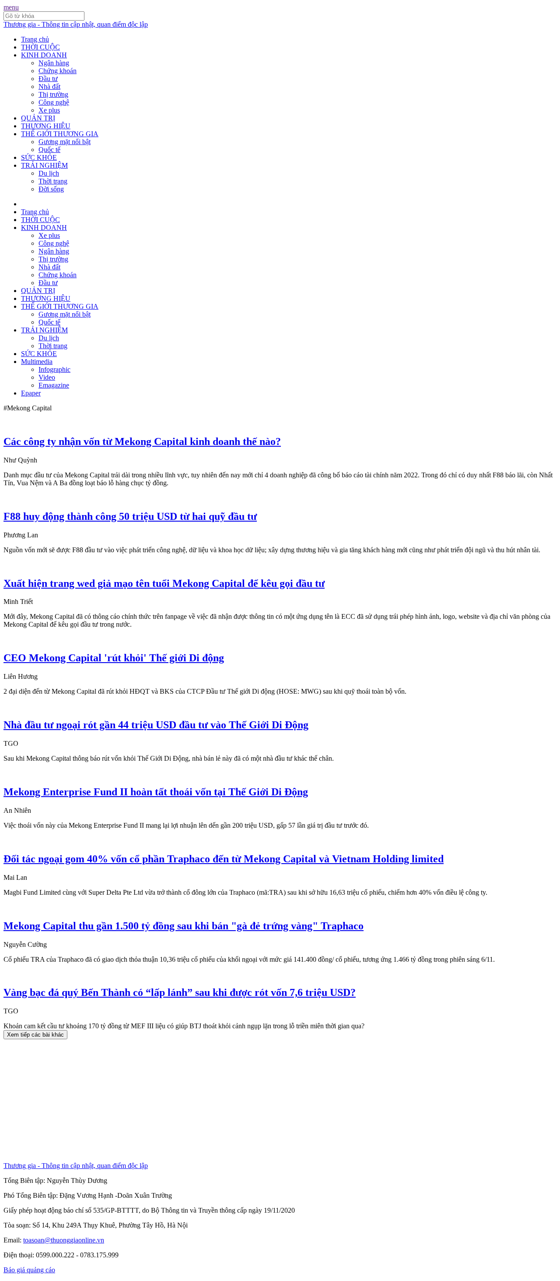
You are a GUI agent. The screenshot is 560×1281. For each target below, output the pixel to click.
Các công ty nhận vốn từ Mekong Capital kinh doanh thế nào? (142, 441)
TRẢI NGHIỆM (44, 165)
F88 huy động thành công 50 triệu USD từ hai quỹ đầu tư (130, 516)
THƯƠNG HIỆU (45, 126)
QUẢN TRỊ (38, 118)
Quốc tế (49, 149)
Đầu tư (48, 78)
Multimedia (36, 361)
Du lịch (48, 173)
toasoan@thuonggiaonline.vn (63, 1240)
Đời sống (51, 189)
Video (46, 377)
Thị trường (53, 94)
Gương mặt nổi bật (64, 141)
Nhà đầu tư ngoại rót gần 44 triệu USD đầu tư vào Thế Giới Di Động (156, 724)
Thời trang (52, 181)
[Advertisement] (266, 1100)
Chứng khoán (57, 70)
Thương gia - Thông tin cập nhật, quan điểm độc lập (76, 24)
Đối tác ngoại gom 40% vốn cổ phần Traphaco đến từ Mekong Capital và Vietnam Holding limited (224, 859)
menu (11, 7)
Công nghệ (53, 102)
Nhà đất (49, 86)
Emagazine (53, 385)
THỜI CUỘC (40, 47)
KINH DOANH (44, 55)
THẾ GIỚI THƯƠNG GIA (59, 134)
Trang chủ (35, 39)
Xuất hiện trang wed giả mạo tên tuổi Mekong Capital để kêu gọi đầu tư (164, 583)
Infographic (54, 369)
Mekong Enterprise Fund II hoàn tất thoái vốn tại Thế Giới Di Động (156, 792)
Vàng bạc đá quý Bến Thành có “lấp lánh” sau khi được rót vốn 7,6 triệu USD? (180, 992)
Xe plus (49, 110)
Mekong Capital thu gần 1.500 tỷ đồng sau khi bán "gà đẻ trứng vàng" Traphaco (184, 926)
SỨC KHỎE (39, 157)
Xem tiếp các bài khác (35, 1034)
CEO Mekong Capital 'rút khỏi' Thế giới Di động (114, 657)
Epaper (31, 393)
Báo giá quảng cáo (29, 1270)
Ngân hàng (53, 63)
